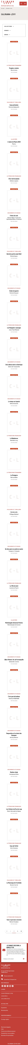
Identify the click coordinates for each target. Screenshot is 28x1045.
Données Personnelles (7, 1035)
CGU (2, 1029)
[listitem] (2, 986)
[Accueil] (7, 3)
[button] (9, 26)
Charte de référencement (8, 1031)
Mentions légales (6, 1027)
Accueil (2, 8)
